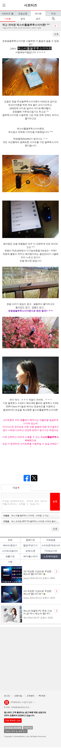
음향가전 (30, 540)
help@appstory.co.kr (20, 707)
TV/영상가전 (50, 551)
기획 (10, 562)
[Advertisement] (30, 658)
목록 (56, 34)
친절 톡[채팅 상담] (13, 720)
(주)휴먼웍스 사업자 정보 (21, 702)
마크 (53, 13)
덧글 (16, 487)
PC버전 (42, 696)
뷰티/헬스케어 (30, 556)
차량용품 (50, 540)
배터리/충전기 (10, 545)
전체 (10, 540)
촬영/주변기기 (30, 545)
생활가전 (10, 556)
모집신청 (22, 13)
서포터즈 (30, 5)
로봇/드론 (30, 551)
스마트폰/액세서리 (50, 545)
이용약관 (28, 728)
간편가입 (18, 696)
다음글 (25, 515)
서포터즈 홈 (7, 13)
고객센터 (30, 696)
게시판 (38, 13)
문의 (23, 18)
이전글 (31, 521)
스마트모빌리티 (10, 551)
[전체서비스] (3, 5)
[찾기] (53, 18)
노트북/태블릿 (51, 556)
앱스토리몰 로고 (6, 703)
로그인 (7, 696)
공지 (38, 18)
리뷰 (8, 18)
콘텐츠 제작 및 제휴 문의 (16, 731)
